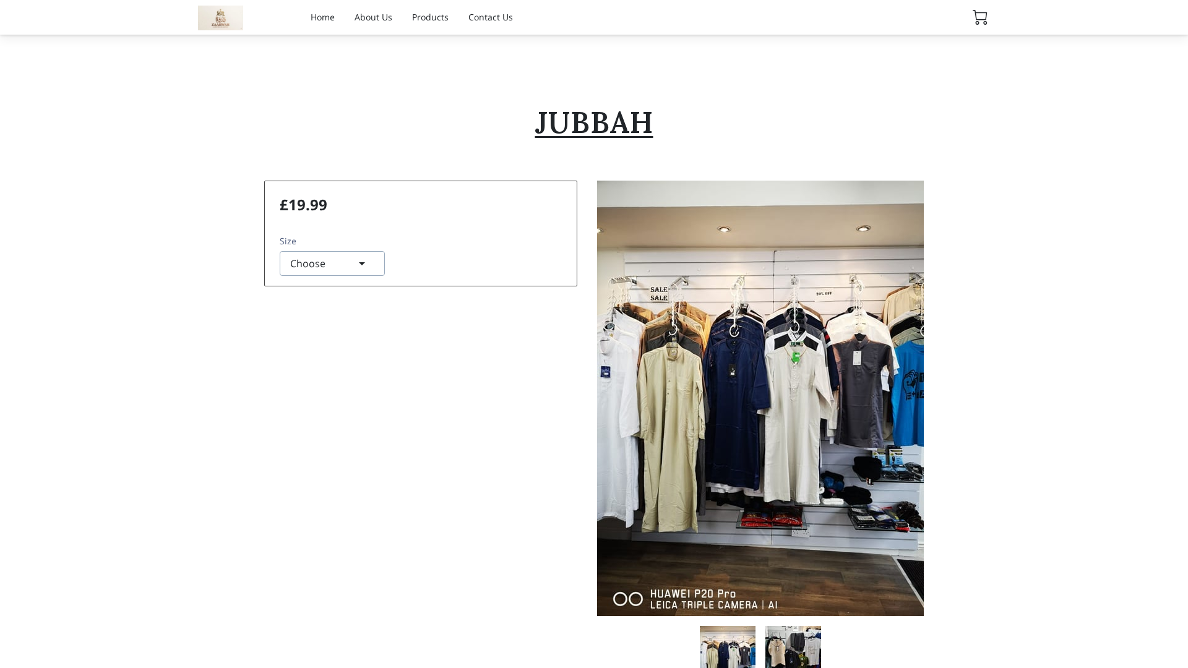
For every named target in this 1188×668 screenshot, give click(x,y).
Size (288, 241)
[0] (980, 17)
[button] (332, 263)
